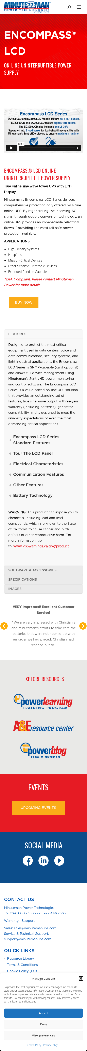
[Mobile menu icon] (79, 7)
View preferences (43, 1035)
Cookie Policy (34, 1045)
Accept (43, 1013)
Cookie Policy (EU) (22, 971)
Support (28, 920)
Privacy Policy (50, 1045)
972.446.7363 (55, 913)
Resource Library (20, 958)
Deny (43, 1024)
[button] (81, 978)
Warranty (11, 920)
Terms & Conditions (22, 965)
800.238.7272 (29, 913)
